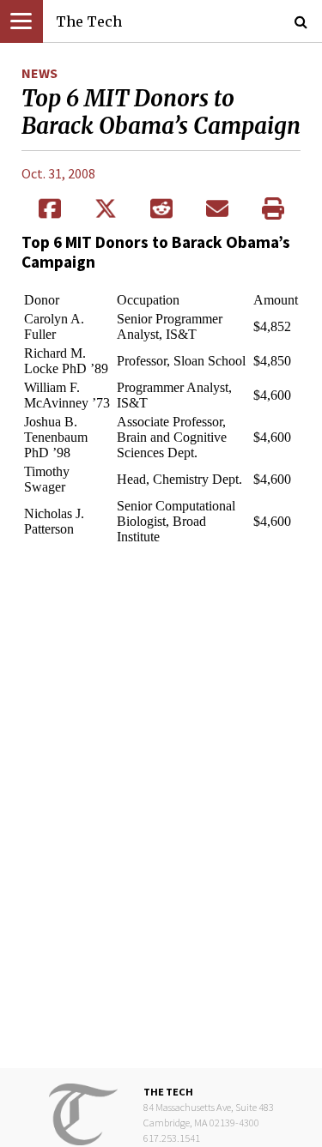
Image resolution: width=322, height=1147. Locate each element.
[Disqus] (161, 808)
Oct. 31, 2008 (58, 173)
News (39, 72)
